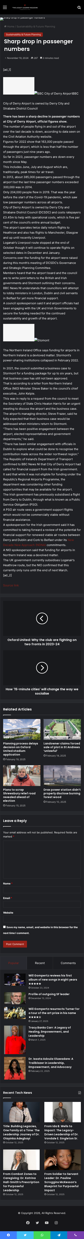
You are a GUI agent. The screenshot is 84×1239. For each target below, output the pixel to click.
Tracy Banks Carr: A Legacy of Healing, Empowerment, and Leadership (50, 1032)
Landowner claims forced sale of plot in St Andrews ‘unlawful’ (62, 747)
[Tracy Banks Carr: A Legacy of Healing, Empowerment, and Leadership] (15, 1040)
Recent (40, 963)
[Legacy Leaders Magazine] (25, 7)
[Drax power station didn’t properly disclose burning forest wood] (62, 775)
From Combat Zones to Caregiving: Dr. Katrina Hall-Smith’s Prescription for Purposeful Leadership (21, 1182)
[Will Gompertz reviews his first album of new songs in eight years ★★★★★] (15, 980)
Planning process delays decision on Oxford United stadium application (20, 749)
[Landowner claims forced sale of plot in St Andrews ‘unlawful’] (62, 729)
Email (7, 898)
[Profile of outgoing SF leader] (15, 998)
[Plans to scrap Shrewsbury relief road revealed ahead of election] (21, 775)
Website (8, 912)
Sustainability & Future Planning (36, 26)
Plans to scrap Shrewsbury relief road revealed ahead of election (19, 795)
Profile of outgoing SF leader (49, 994)
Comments (68, 963)
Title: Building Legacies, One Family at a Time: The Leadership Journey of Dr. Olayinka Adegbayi (21, 1132)
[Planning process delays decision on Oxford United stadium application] (21, 729)
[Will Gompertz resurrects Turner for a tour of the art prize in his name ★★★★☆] (15, 1013)
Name (8, 883)
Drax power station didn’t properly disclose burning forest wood (62, 793)
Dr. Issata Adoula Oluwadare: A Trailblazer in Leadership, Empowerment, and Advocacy (51, 1063)
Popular (13, 963)
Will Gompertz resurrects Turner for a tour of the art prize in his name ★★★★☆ (54, 1013)
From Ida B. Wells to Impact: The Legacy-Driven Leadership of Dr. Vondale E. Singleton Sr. (61, 1132)
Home (10, 26)
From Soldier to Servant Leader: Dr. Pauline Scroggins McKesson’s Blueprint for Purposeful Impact (61, 1182)
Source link (11, 585)
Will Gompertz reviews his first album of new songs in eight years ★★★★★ (53, 980)
